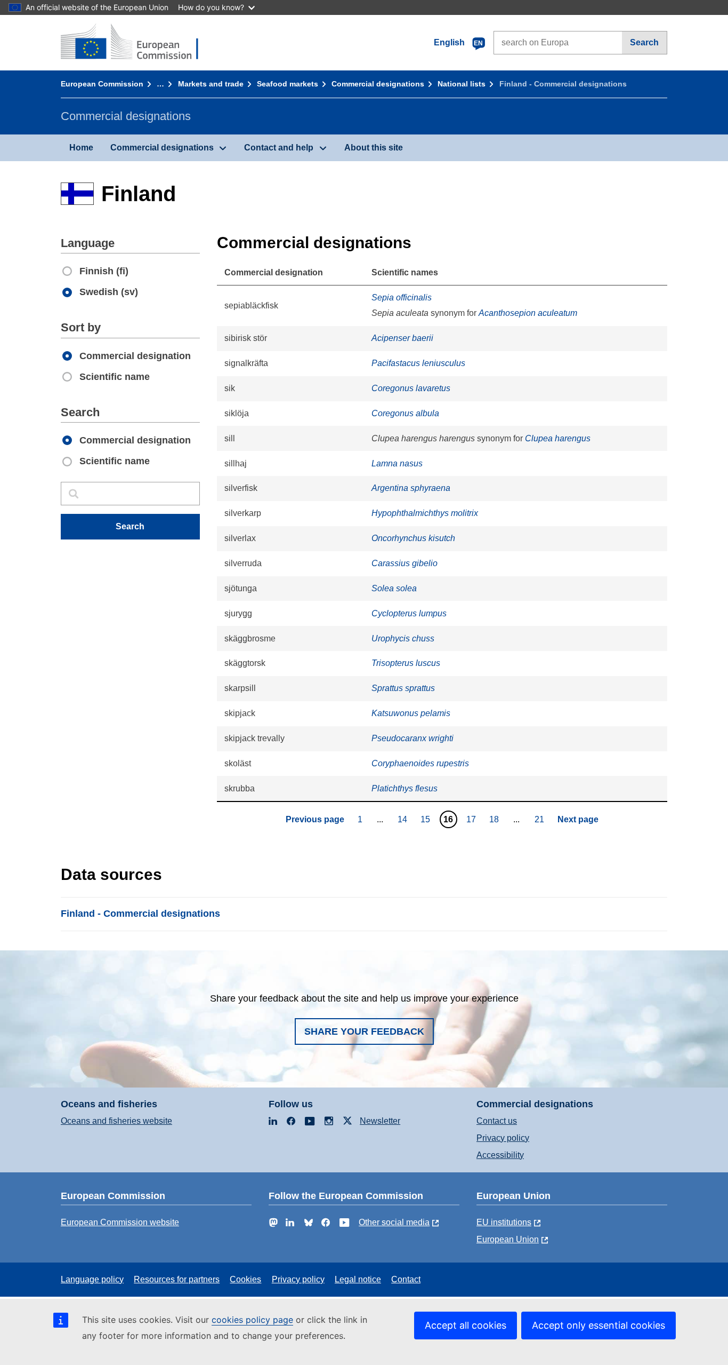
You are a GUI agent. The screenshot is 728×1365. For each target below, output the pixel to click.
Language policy (92, 1279)
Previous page (315, 819)
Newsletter (380, 1120)
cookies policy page (252, 1319)
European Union (507, 1239)
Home (81, 147)
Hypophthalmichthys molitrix (424, 513)
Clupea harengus (558, 438)
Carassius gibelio (404, 563)
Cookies (245, 1279)
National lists (462, 84)
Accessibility (500, 1155)
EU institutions (503, 1222)
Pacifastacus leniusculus (418, 363)
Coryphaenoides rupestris (420, 763)
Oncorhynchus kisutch (413, 538)
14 (404, 819)
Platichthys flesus (404, 788)
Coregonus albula (405, 413)
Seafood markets (287, 84)
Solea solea (394, 588)
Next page (577, 819)
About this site (373, 147)
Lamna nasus (397, 463)
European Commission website (120, 1222)
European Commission (102, 84)
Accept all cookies (465, 1325)
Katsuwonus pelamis (410, 713)
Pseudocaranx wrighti (412, 738)
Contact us (496, 1120)
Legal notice (358, 1279)
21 (541, 819)
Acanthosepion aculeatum (528, 313)
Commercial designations (377, 84)
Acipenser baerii (402, 338)
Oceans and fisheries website (116, 1120)
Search (644, 42)
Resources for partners (177, 1279)
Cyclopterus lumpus (409, 613)
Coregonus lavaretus (410, 388)
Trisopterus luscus (405, 663)
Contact (405, 1279)
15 (426, 819)
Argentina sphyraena (410, 488)
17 (472, 819)
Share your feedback (364, 1031)
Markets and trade (211, 84)
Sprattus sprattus (403, 688)
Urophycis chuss (402, 638)
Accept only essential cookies (598, 1325)
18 (495, 819)
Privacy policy (502, 1137)
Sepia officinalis (401, 297)
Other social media (394, 1222)
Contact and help (278, 147)
